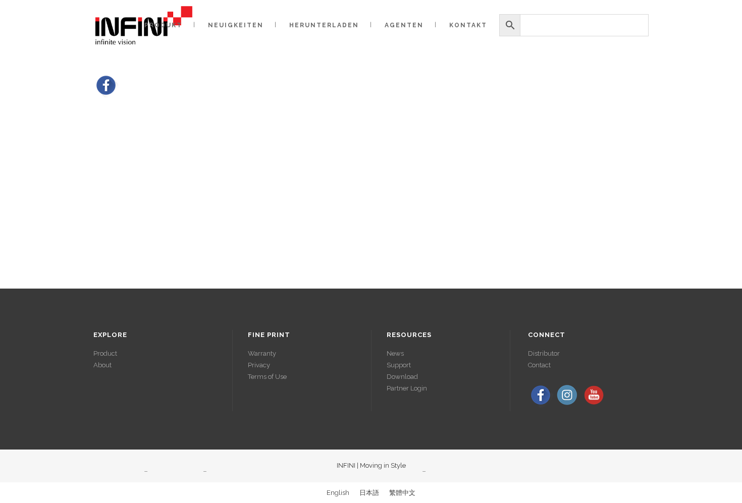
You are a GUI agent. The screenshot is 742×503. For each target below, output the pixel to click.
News (395, 353)
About (102, 365)
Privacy (259, 365)
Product (105, 353)
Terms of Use (267, 376)
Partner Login (407, 388)
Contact (539, 365)
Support (399, 365)
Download (402, 376)
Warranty (262, 353)
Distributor (544, 353)
